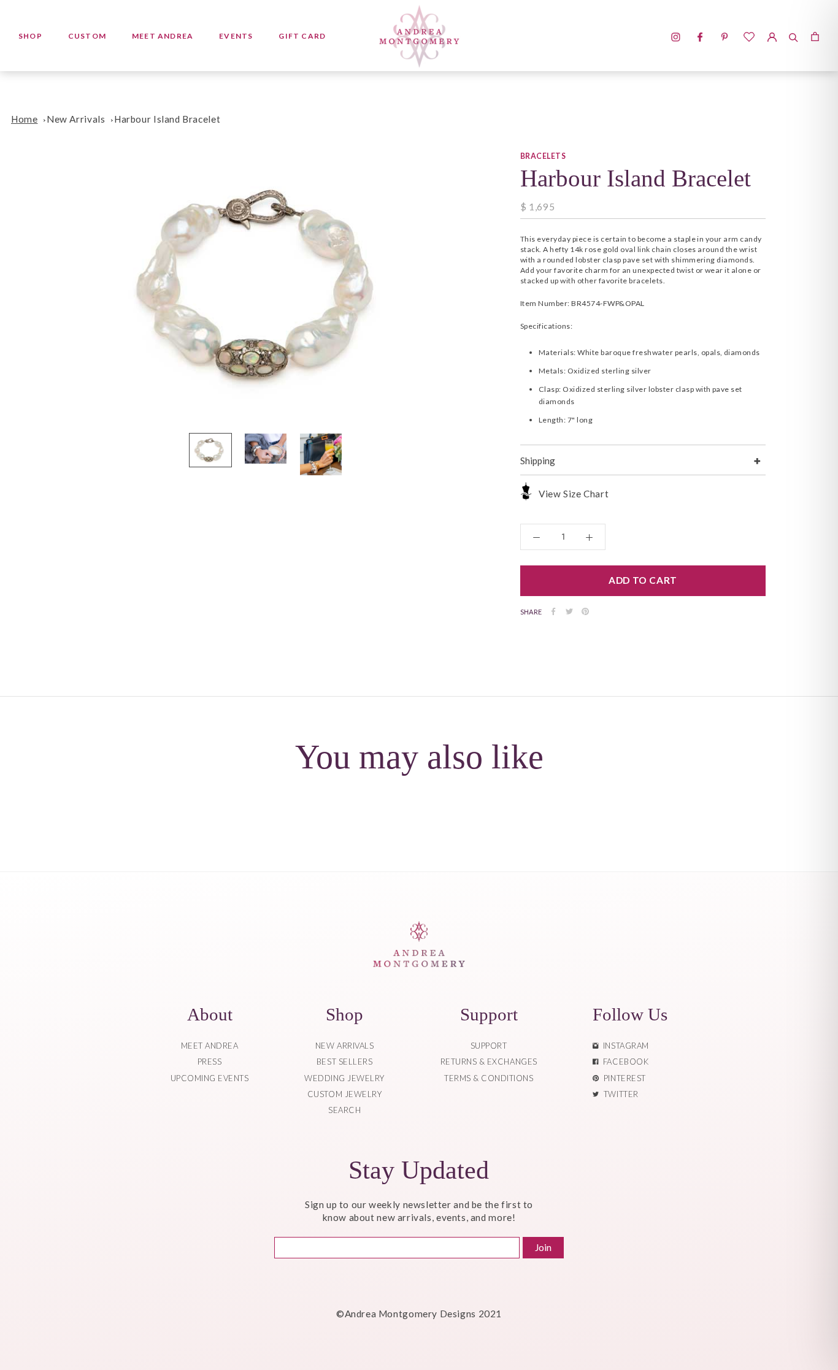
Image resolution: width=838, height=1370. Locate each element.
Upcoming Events (210, 1078)
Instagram (624, 1045)
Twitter (619, 1094)
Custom (87, 35)
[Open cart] (815, 35)
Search (344, 1110)
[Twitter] (569, 611)
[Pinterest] (585, 611)
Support (489, 1045)
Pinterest (622, 1078)
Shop (30, 35)
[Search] (793, 35)
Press (210, 1061)
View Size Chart (574, 493)
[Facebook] (553, 611)
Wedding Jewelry (344, 1078)
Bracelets (543, 156)
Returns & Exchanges (488, 1061)
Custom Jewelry (344, 1094)
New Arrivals (76, 118)
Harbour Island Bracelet (167, 118)
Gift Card (302, 35)
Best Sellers (344, 1061)
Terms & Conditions (488, 1078)
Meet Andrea (162, 35)
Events (236, 35)
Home (24, 118)
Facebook (623, 1061)
